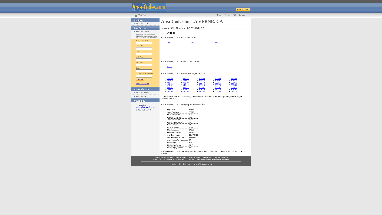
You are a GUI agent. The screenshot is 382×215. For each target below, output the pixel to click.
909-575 (202, 86)
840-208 (170, 80)
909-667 (218, 80)
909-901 (234, 84)
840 (192, 43)
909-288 (170, 88)
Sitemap (181, 159)
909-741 (218, 86)
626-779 (218, 89)
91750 (169, 67)
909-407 (186, 80)
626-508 (202, 79)
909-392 (186, 79)
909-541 (202, 84)
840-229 (170, 82)
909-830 (234, 80)
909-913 (234, 88)
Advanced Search (142, 84)
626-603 (202, 91)
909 (216, 43)
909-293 (170, 89)
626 (168, 43)
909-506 (186, 91)
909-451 (186, 88)
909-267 (170, 84)
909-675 (218, 82)
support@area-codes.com (145, 107)
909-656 (218, 79)
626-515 (202, 80)
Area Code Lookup (142, 31)
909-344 (170, 91)
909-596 (202, 89)
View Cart (141, 15)
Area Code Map (175, 157)
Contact (227, 15)
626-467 (186, 89)
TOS (234, 15)
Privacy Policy (189, 159)
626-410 (186, 82)
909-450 (186, 86)
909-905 (234, 86)
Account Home (172, 159)
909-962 (234, 89)
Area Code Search (188, 157)
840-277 (170, 86)
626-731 (218, 84)
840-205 (170, 79)
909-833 (234, 82)
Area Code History (142, 92)
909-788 (218, 91)
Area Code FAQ (141, 96)
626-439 (186, 84)
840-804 (234, 79)
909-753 (218, 88)
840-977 (234, 91)
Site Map (242, 15)
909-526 (202, 82)
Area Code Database (143, 23)
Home (219, 15)
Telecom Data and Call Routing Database (214, 159)
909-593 (202, 88)
